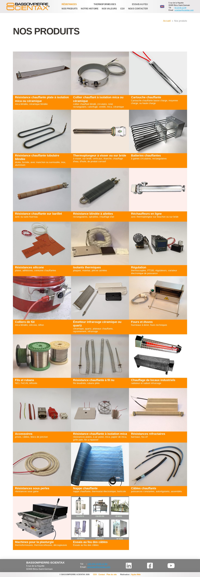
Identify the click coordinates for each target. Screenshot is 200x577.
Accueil (167, 21)
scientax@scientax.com (184, 10)
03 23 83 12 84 (180, 8)
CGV (95, 574)
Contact (102, 574)
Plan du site (112, 574)
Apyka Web (136, 574)
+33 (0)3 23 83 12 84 (97, 564)
